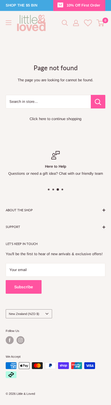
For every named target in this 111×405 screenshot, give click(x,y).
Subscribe (23, 287)
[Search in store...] (98, 101)
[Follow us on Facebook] (10, 340)
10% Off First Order (83, 5)
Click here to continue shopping (55, 119)
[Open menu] (8, 22)
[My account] (76, 23)
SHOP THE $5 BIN (21, 5)
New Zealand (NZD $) (24, 314)
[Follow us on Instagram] (20, 340)
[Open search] (65, 23)
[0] (100, 23)
